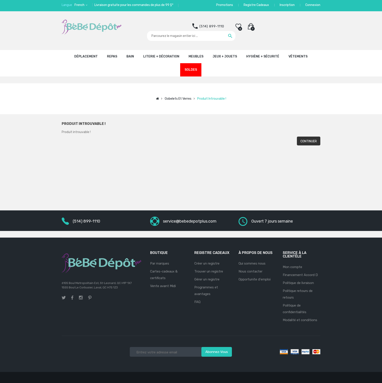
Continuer (308, 141)
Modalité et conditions (300, 320)
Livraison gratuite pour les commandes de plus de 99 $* (133, 5)
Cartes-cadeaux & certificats (164, 274)
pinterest (90, 297)
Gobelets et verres (178, 99)
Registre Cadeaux (256, 5)
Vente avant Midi (163, 286)
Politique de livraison (298, 283)
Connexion (312, 5)
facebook (72, 297)
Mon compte (292, 267)
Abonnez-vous (216, 352)
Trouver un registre (208, 271)
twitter (64, 297)
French (79, 5)
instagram (81, 298)
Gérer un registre (207, 279)
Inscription (287, 5)
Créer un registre (207, 263)
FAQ (197, 302)
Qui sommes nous (252, 263)
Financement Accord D (300, 275)
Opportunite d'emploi (255, 279)
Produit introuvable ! (211, 99)
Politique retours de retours (298, 294)
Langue (67, 5)
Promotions (224, 5)
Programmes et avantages (206, 290)
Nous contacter (250, 271)
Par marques (159, 263)
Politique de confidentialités (294, 308)
